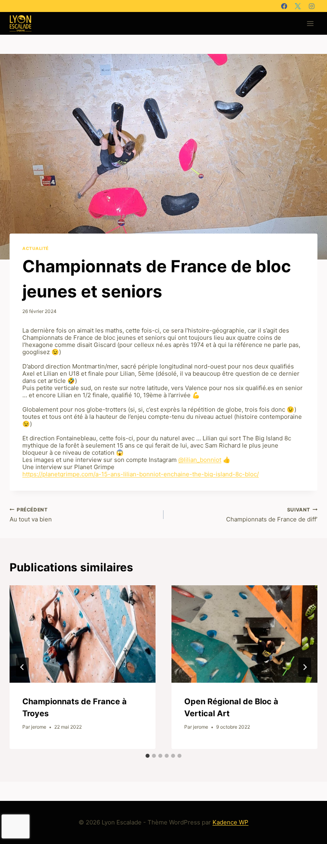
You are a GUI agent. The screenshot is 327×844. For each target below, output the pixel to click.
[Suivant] (304, 667)
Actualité (35, 248)
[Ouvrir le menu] (310, 23)
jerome (38, 727)
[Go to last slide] (22, 667)
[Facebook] (284, 6)
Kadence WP (230, 822)
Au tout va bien (31, 515)
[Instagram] (311, 6)
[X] (298, 6)
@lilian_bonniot (199, 460)
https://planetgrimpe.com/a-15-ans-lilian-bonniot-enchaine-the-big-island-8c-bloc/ (140, 474)
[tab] (148, 756)
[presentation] (83, 634)
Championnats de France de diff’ (271, 515)
